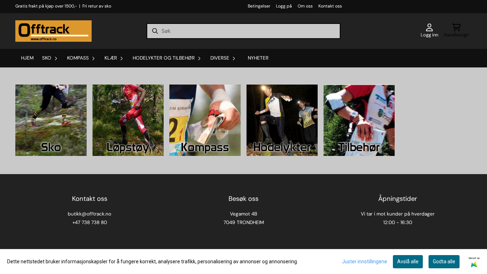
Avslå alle (408, 261)
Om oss (305, 6)
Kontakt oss (330, 6)
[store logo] (53, 31)
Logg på (284, 6)
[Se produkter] (51, 120)
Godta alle (444, 261)
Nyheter (258, 58)
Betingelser (259, 6)
